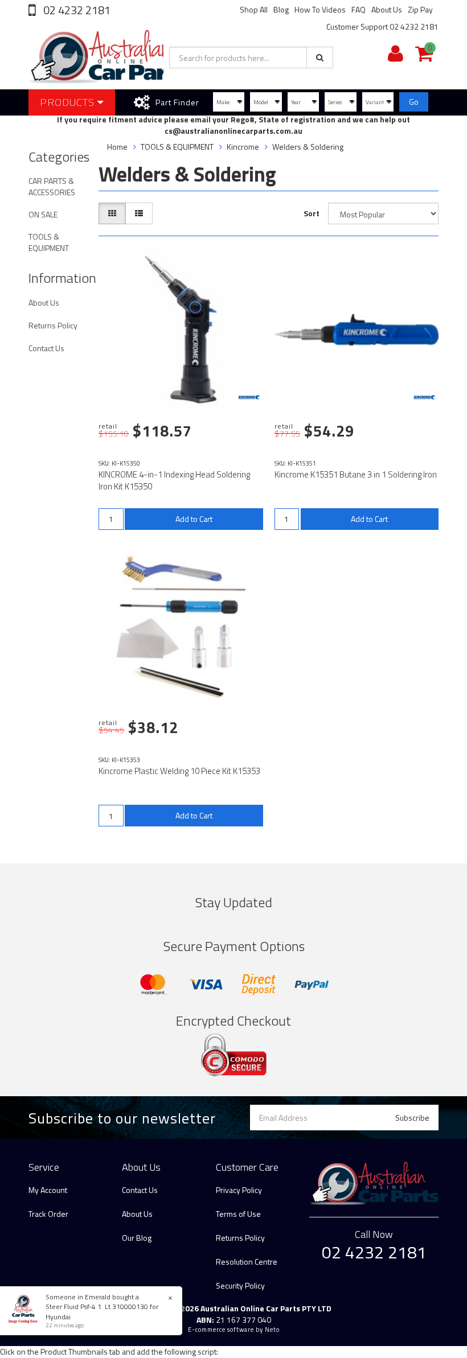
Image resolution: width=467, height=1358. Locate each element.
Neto (272, 1329)
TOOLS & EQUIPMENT (48, 242)
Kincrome (243, 147)
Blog (281, 9)
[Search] (319, 57)
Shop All (254, 9)
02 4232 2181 (75, 10)
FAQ (358, 9)
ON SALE (43, 214)
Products (68, 102)
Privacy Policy (239, 1190)
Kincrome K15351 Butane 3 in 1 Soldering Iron (356, 474)
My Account (47, 1190)
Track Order (48, 1214)
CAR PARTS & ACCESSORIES (51, 186)
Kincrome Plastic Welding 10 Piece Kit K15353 (179, 770)
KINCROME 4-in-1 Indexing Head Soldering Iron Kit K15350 (174, 480)
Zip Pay (420, 9)
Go (414, 102)
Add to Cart (193, 519)
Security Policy (240, 1285)
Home (117, 147)
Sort (311, 213)
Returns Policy (52, 325)
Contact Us (46, 348)
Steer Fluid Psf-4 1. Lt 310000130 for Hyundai (102, 1311)
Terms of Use (238, 1214)
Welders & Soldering (307, 147)
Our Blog (136, 1238)
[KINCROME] (248, 397)
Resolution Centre (246, 1262)
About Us (386, 9)
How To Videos (320, 9)
